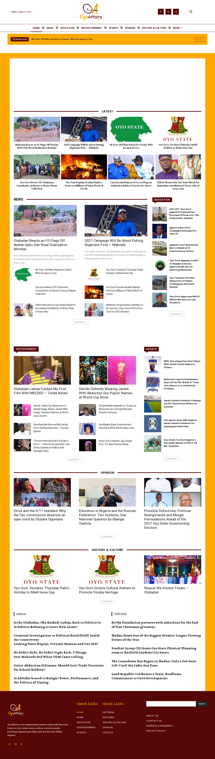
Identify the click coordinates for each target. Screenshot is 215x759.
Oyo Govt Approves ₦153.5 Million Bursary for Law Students (184, 299)
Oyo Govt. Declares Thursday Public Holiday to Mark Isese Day (65, 39)
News (17, 235)
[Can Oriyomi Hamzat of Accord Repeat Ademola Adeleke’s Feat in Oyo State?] (131, 166)
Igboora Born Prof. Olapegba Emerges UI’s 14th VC (183, 230)
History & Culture (107, 549)
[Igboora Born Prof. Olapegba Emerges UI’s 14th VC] (159, 231)
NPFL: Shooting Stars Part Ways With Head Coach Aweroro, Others (182, 364)
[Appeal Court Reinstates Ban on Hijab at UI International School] (159, 248)
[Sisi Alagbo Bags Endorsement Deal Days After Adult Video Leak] (87, 429)
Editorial (21, 614)
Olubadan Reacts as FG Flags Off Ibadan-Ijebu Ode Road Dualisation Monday (37, 146)
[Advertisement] (107, 83)
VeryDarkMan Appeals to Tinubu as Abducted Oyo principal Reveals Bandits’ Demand (117, 409)
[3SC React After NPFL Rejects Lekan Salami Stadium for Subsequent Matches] (152, 423)
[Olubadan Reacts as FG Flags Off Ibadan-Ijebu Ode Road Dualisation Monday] (37, 129)
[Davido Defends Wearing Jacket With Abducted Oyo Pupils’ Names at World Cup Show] (107, 370)
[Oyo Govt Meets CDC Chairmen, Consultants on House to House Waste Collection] (37, 166)
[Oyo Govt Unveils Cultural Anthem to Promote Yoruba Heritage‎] (107, 569)
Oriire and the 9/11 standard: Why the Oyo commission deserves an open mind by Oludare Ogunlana (40, 515)
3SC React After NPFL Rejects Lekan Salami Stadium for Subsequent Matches (180, 423)
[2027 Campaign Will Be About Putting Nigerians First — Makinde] (84, 129)
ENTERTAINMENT (26, 349)
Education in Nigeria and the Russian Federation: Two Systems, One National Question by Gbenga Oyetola (107, 517)
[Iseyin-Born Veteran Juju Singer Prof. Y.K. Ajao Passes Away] (87, 445)
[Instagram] (176, 12)
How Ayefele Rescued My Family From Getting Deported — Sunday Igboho (51, 428)
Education (162, 199)
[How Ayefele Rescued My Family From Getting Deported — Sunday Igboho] (22, 429)
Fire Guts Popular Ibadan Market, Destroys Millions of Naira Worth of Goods (84, 185)
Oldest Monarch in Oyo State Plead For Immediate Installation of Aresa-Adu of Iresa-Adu (178, 185)
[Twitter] (168, 12)
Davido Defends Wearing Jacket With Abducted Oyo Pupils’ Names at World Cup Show (105, 393)
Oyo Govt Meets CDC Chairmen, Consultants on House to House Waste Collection (36, 185)
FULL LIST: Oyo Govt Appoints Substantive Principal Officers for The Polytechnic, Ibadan (184, 213)
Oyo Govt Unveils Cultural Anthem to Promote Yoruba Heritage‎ (107, 590)
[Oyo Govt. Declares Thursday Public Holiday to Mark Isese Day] (178, 129)
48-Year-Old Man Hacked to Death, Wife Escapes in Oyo (131, 146)
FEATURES (120, 614)
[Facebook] (161, 12)
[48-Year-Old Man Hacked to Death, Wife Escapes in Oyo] (131, 129)
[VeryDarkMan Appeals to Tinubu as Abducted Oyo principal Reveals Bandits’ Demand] (87, 410)
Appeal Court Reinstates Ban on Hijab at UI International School (183, 248)
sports (151, 349)
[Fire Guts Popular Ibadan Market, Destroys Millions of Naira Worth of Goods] (84, 166)
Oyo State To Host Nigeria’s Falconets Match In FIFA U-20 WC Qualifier (180, 443)
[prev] (197, 39)
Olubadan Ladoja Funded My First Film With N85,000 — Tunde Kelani (41, 391)
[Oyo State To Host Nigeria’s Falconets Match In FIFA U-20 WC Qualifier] (152, 443)
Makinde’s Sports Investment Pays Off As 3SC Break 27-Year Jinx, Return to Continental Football (181, 384)
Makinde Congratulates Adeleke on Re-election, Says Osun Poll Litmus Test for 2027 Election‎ (124, 308)
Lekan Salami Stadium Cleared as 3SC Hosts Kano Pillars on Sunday (182, 403)
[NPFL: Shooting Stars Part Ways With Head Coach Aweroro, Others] (152, 364)
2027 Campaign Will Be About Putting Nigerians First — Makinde (84, 146)
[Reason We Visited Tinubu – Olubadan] (172, 569)
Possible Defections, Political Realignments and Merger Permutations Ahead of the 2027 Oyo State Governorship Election (167, 519)
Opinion (107, 472)
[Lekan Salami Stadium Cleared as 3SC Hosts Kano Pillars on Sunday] (152, 404)
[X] (21, 744)
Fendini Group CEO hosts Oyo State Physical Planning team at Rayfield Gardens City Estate (154, 650)
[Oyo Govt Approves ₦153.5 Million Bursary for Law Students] (159, 300)
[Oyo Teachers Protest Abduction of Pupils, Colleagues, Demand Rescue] (159, 282)
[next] (202, 39)
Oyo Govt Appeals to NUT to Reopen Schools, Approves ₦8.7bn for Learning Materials (184, 265)
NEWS (18, 199)
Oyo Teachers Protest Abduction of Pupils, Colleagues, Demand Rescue (182, 282)
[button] (191, 12)
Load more (79, 322)
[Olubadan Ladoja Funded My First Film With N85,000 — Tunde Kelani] (42, 370)
